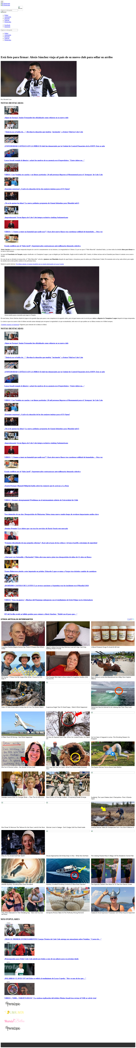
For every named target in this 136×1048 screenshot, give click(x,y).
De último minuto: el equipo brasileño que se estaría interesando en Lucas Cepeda (40, 264)
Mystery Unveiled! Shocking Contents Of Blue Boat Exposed (65, 884)
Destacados (7, 22)
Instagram (7, 27)
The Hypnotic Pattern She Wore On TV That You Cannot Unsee (111, 884)
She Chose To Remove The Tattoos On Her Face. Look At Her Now (23, 827)
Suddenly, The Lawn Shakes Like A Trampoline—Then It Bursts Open (111, 798)
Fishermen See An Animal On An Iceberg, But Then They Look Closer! (111, 708)
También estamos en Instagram (10, 324)
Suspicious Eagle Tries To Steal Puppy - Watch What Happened (66, 707)
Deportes (7, 18)
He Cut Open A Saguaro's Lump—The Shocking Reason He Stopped (110, 738)
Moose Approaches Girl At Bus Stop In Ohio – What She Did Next (67, 856)
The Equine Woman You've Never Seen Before (106, 767)
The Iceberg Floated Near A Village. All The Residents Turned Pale (112, 856)
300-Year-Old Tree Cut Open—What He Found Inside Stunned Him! (66, 768)
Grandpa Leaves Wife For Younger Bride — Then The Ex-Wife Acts (22, 797)
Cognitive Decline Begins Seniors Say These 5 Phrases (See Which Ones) (22, 648)
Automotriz (7, 17)
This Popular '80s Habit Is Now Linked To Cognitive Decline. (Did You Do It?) (67, 678)
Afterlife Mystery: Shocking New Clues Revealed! (17, 884)
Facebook (7, 25)
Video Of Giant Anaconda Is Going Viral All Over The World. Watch (22, 707)
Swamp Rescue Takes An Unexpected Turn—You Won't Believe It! (112, 827)
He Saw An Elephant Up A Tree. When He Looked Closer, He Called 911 (68, 738)
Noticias (6, 20)
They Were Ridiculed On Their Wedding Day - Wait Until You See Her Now (22, 913)
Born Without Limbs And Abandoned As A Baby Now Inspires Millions (111, 678)
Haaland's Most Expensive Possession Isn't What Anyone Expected (113, 913)
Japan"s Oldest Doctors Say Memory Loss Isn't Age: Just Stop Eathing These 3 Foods (66, 648)
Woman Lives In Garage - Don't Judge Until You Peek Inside (65, 827)
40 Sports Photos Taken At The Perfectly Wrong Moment (65, 913)
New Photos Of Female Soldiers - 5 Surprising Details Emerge (66, 797)
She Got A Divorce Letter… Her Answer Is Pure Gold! (18, 767)
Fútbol (6, 15)
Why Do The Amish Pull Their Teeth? (13, 856)
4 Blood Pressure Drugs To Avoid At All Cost (105, 647)
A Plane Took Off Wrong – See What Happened (16, 737)
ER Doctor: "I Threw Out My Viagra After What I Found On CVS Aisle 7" (21, 678)
